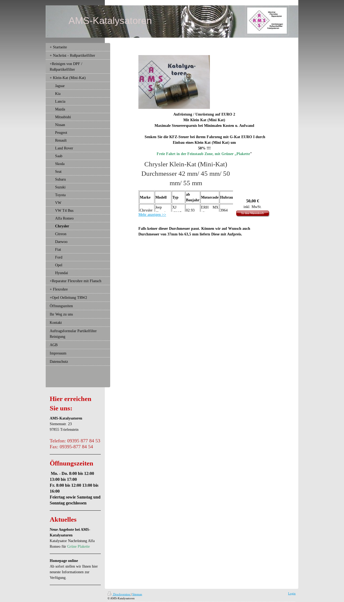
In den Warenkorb (252, 213)
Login (292, 593)
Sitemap (137, 594)
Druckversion (121, 594)
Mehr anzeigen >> (152, 215)
